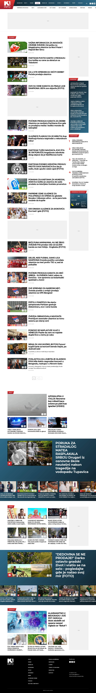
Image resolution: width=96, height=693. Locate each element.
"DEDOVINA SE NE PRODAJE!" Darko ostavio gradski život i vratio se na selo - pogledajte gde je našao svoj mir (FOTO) (70, 565)
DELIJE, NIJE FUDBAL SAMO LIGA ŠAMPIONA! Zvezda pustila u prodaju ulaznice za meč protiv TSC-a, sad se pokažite (46, 261)
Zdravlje (44, 2)
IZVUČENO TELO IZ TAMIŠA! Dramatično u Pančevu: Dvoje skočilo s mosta (80, 184)
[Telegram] (25, 51)
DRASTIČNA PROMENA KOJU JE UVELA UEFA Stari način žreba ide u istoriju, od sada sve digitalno (68, 495)
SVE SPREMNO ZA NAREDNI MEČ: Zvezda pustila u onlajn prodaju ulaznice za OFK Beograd (44, 290)
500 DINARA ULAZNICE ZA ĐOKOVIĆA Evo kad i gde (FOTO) (46, 210)
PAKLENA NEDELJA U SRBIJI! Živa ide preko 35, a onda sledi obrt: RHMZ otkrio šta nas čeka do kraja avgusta (17, 541)
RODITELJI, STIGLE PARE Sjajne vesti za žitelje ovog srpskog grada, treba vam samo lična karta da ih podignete (26, 495)
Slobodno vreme (32, 678)
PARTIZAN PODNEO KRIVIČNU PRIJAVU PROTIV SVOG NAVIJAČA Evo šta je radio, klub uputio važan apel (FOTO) (47, 166)
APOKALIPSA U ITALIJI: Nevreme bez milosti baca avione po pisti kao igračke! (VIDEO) (78, 85)
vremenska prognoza (22, 7)
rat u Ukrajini (62, 7)
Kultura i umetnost (33, 683)
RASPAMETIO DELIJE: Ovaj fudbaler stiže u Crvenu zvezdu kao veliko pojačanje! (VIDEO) (78, 95)
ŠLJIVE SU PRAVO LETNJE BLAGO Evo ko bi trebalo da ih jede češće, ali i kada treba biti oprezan (37, 648)
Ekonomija (51, 2)
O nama (50, 664)
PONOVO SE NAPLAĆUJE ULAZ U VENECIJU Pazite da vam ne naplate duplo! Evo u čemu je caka (45, 332)
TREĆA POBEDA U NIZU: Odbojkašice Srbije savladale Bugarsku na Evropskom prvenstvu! (77, 104)
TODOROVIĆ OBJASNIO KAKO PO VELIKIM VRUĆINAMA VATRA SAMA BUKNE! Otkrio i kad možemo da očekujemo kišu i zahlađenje (37, 522)
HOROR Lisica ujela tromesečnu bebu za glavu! (37, 430)
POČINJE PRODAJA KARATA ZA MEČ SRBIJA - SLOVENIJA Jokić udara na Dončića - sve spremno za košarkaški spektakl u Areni (46, 276)
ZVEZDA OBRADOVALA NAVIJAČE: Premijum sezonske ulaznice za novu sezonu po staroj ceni (46, 318)
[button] (72, 196)
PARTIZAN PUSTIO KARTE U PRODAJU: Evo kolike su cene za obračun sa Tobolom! (46, 60)
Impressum (51, 661)
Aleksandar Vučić (41, 7)
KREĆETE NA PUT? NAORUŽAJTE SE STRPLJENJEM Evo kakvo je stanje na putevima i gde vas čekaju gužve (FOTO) (27, 599)
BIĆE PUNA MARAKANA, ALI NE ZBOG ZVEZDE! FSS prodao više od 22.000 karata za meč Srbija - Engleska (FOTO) (47, 244)
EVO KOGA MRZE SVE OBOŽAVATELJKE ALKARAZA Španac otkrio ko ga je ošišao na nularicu (47, 495)
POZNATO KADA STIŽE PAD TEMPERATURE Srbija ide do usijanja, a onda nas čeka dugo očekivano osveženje (57, 541)
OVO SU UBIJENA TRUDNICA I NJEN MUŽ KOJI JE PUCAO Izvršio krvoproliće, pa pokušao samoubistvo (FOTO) (80, 174)
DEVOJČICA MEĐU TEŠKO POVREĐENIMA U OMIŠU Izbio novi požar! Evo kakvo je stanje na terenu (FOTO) (68, 599)
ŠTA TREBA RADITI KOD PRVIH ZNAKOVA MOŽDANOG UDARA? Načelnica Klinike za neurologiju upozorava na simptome (16, 648)
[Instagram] (92, 3)
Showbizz (66, 2)
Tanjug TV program (54, 667)
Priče (73, 2)
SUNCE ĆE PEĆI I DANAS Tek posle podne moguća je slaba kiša (37, 541)
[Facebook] (90, 3)
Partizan (82, 7)
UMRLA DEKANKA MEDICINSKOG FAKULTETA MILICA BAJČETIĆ (80, 141)
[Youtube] (94, 3)
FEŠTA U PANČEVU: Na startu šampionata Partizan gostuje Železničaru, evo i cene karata (42, 304)
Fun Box (80, 2)
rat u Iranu (53, 7)
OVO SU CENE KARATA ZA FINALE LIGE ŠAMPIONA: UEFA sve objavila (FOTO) (46, 87)
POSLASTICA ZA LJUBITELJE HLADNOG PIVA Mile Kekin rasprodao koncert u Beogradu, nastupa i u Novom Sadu (47, 361)
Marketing (51, 670)
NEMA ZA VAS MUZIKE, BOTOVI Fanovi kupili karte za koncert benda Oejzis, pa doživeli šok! (47, 346)
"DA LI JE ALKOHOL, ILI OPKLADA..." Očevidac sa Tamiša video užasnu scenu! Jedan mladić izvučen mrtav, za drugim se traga (79, 162)
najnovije (19, 2)
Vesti (25, 2)
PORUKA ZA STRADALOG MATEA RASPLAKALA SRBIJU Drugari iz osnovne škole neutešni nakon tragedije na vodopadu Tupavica (72, 457)
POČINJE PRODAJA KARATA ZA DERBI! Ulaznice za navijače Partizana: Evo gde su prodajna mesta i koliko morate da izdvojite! (47, 124)
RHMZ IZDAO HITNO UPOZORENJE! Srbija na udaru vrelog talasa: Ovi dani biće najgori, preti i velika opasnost (57, 522)
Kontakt (51, 672)
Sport (59, 2)
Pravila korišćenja (54, 659)
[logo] (17, 673)
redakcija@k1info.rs (75, 674)
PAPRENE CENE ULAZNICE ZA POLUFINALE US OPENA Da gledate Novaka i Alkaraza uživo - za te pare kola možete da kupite (47, 197)
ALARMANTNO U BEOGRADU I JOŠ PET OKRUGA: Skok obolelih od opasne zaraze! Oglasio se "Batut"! (57, 619)
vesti (33, 7)
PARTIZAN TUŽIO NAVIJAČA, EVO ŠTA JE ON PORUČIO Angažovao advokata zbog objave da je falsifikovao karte (46, 152)
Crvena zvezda (73, 7)
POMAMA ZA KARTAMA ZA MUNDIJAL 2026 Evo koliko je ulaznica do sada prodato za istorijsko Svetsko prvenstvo (47, 181)
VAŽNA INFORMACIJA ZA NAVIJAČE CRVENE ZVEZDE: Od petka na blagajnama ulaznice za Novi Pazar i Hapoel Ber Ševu (45, 46)
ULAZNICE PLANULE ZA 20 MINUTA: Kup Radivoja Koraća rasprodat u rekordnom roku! (47, 138)
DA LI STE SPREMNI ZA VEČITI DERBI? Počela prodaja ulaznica (46, 73)
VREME (31, 2)
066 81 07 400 (73, 672)
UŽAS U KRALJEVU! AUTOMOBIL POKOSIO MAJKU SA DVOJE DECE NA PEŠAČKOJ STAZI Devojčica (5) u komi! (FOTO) (78, 113)
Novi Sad (79, 196)
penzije (90, 7)
